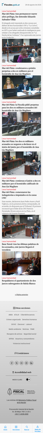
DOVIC (13, 324)
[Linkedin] (31, 363)
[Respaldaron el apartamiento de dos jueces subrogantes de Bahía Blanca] (21, 263)
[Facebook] (12, 363)
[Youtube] (21, 363)
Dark (28, 380)
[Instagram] (26, 363)
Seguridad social (30, 334)
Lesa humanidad (9, 11)
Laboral (29, 324)
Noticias (26, 329)
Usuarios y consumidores (24, 339)
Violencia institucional (21, 343)
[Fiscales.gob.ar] (7, 5)
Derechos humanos (29, 319)
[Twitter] (17, 363)
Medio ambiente (15, 329)
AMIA (11, 315)
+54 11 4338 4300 (21, 414)
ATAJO (16, 315)
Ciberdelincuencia (28, 315)
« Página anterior (21, 295)
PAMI (32, 329)
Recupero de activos (14, 334)
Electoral (21, 324)
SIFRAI (11, 339)
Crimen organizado (13, 319)
